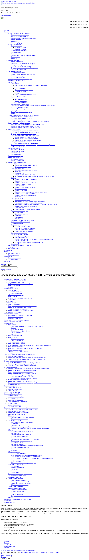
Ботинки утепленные (21, 99)
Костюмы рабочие (16, 46)
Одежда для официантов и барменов (22, 118)
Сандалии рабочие (20, 91)
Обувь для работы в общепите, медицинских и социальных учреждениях (33, 105)
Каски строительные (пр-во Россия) (25, 228)
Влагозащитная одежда (14, 71)
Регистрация (8, 555)
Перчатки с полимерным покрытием (25, 182)
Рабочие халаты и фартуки (19, 50)
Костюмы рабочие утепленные (20, 35)
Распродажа (11, 247)
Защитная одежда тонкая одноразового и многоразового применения (28, 368)
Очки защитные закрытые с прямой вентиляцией (29, 203)
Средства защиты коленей (19, 233)
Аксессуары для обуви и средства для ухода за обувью (31, 85)
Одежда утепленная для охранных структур (28, 140)
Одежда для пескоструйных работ (21, 141)
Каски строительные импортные (24, 229)
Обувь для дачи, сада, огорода (20, 104)
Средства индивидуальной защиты (18, 162)
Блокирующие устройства (22, 236)
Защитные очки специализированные (26, 206)
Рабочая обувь (12, 82)
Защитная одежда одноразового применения (24, 130)
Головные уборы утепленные (20, 43)
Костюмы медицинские (18, 151)
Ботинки (17, 87)
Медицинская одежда (14, 148)
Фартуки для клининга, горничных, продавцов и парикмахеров (30, 121)
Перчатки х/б (18, 181)
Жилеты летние (15, 54)
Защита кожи (18, 215)
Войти (3, 555)
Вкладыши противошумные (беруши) (26, 165)
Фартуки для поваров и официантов (18, 412)
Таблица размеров (13, 259)
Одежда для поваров (17, 119)
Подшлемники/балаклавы (15, 400)
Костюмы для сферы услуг (15, 356)
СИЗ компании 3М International (20, 222)
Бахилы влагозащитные (18, 72)
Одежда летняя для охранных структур (26, 138)
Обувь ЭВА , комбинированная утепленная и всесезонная (28, 109)
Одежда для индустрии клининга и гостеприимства (23, 115)
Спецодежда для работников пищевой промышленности (21, 408)
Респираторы (18, 171)
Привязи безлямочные (21, 237)
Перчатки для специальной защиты (25, 195)
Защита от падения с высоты (19, 234)
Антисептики (19, 212)
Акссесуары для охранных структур (25, 137)
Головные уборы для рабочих (13, 394)
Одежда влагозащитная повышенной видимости (25, 65)
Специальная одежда (14, 129)
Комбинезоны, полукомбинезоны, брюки (23, 55)
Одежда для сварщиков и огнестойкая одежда (24, 143)
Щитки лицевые (19, 207)
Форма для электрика (17, 146)
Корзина (3, 264)
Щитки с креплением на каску (24, 231)
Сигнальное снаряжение (18, 69)
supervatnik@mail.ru (6, 15)
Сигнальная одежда (13, 60)
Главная (6, 30)
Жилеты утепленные (17, 39)
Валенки (13, 113)
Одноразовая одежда (14, 248)
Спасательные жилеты (18, 223)
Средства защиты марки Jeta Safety (25, 174)
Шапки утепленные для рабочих (17, 401)
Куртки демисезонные (17, 160)
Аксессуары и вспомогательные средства (20, 79)
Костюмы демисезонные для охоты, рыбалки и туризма (27, 124)
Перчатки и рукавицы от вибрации (25, 187)
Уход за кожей (19, 218)
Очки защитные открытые (22, 200)
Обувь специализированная (19, 107)
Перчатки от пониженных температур (26, 179)
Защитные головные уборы (16, 397)
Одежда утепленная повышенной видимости (24, 68)
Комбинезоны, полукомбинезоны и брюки (23, 38)
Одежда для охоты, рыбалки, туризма (19, 123)
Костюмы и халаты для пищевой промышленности (23, 409)
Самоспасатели (19, 173)
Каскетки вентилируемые (22, 226)
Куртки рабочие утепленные (19, 36)
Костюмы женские (20, 47)
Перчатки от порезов (21, 190)
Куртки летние (15, 57)
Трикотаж (14, 41)
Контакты (7, 261)
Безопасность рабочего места (16, 80)
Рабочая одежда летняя (14, 44)
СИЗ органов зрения (17, 198)
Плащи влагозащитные (18, 77)
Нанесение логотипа (14, 253)
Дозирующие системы (21, 214)
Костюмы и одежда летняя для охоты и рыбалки (25, 127)
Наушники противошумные (23, 167)
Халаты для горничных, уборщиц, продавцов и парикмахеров (26, 359)
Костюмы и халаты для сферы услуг (22, 116)
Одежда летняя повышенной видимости (20, 307)
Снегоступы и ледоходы (15, 350)
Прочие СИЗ (15, 244)
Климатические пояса (14, 258)
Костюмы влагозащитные (18, 76)
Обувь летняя (15, 83)
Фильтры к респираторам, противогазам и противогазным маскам (34, 176)
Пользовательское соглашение (30, 552)
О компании (7, 544)
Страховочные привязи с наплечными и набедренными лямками (34, 239)
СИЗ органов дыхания (17, 168)
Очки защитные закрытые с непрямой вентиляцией (30, 201)
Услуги (6, 251)
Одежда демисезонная (14, 157)
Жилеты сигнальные (17, 61)
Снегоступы (14, 110)
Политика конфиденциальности (49, 552)
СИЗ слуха (14, 163)
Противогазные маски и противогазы (26, 170)
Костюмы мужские (20, 49)
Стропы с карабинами (21, 240)
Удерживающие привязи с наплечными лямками (29, 242)
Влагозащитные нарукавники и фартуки (23, 74)
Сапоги (17, 93)
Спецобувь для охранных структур (21, 112)
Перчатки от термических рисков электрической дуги (31, 192)
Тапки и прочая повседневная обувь (25, 94)
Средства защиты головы (18, 225)
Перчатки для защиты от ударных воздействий (25, 439)
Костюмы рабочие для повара (16, 411)
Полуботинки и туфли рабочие (24, 90)
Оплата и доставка (13, 255)
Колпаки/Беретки (13, 395)
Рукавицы (18, 196)
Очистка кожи (19, 217)
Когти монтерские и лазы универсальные (23, 220)
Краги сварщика (19, 185)
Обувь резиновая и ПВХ (18, 96)
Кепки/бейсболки (13, 398)
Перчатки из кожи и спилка (23, 184)
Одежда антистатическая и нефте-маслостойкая (25, 132)
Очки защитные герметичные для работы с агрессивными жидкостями (36, 204)
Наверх (3, 554)
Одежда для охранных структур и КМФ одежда (25, 135)
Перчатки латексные (21, 189)
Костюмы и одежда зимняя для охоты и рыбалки (25, 126)
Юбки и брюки (15, 152)
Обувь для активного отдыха (19, 102)
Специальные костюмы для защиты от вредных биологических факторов (33, 145)
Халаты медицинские (17, 149)
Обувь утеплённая (16, 98)
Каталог (6, 32)
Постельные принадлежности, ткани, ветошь (21, 245)
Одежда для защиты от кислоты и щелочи (23, 134)
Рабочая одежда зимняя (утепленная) (18, 33)
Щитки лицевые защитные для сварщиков (27, 209)
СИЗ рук (13, 178)
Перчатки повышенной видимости (25, 193)
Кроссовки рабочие (20, 88)
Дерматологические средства (19, 211)
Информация (8, 256)
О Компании (8, 250)
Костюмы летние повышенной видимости (23, 63)
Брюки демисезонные (17, 159)
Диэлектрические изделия (15, 156)
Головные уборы (16, 52)
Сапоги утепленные (21, 101)
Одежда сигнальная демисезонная (21, 66)
